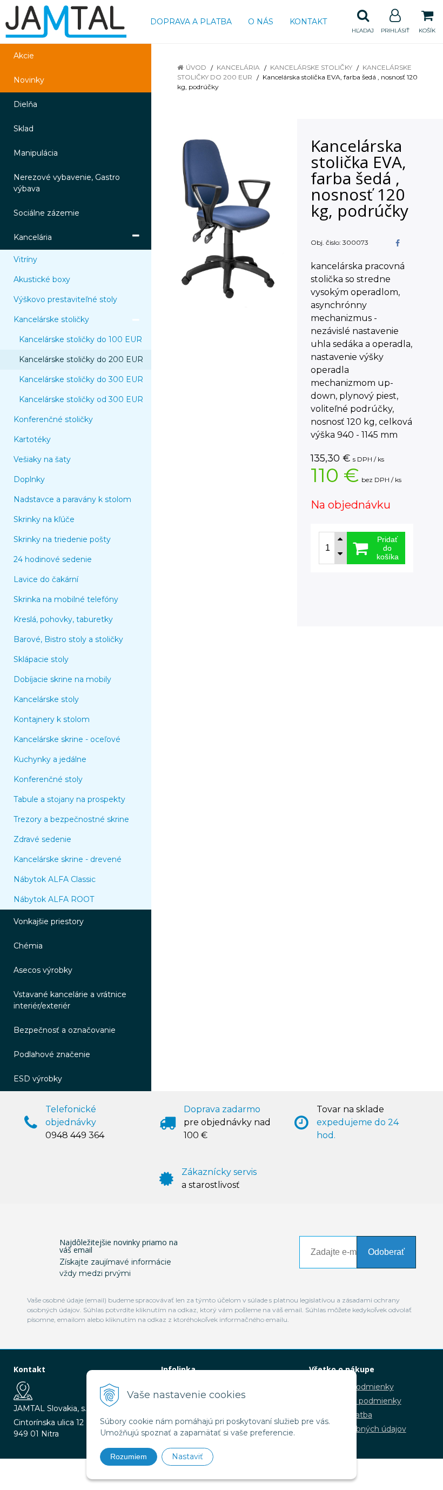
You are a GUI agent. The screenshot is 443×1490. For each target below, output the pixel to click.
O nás (260, 21)
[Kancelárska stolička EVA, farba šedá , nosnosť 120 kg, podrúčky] (225, 220)
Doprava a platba (191, 21)
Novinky (29, 80)
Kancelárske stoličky (311, 67)
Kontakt (308, 21)
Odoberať (386, 1252)
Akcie (24, 56)
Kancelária (238, 67)
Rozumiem (128, 1456)
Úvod (196, 67)
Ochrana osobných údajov (357, 1429)
